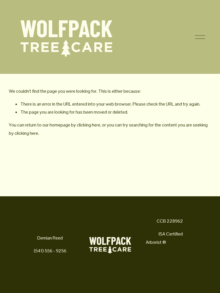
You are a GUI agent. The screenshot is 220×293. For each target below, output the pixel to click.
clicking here (88, 125)
